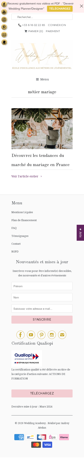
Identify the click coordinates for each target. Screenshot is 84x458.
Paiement (53, 31)
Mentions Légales (22, 212)
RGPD (15, 251)
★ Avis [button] (80, 232)
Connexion (57, 25)
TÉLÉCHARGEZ (60, 8)
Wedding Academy (35, 423)
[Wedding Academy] (42, 56)
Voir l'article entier (25, 176)
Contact (16, 243)
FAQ (14, 228)
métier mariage (42, 92)
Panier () (35, 31)
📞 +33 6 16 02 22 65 (31, 25)
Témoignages (19, 235)
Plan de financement (24, 220)
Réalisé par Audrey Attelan (53, 425)
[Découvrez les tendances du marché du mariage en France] (42, 128)
